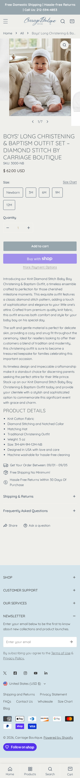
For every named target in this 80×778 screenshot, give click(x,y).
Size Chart (65, 701)
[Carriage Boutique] (40, 21)
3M (31, 192)
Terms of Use (60, 653)
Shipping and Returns (19, 694)
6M (44, 192)
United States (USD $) (25, 684)
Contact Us (24, 701)
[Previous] (33, 121)
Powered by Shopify (58, 737)
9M (57, 192)
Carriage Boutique (28, 737)
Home (7, 33)
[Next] (47, 121)
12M (9, 205)
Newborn (13, 192)
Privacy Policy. (14, 658)
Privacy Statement (53, 694)
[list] (40, 82)
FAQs (7, 701)
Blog (6, 708)
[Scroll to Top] (72, 755)
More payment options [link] (40, 267)
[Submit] (71, 642)
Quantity (9, 218)
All (22, 33)
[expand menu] (5, 21)
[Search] (62, 21)
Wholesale (45, 701)
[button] (72, 21)
